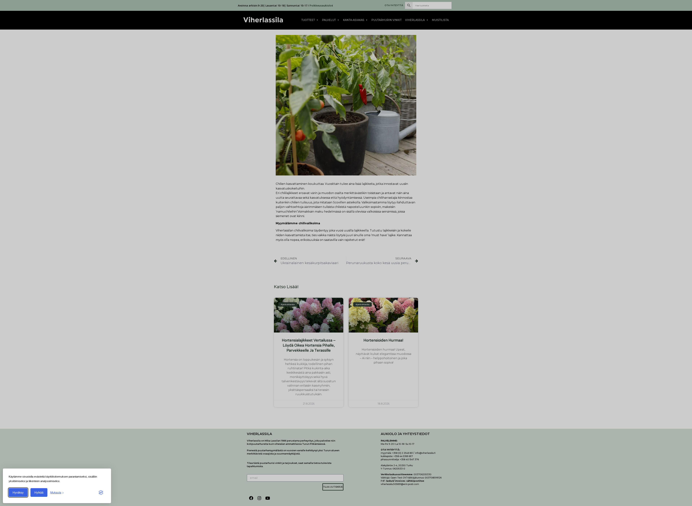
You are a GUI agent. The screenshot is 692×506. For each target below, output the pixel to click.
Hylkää (38, 492)
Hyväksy (18, 492)
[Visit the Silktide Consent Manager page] (101, 492)
